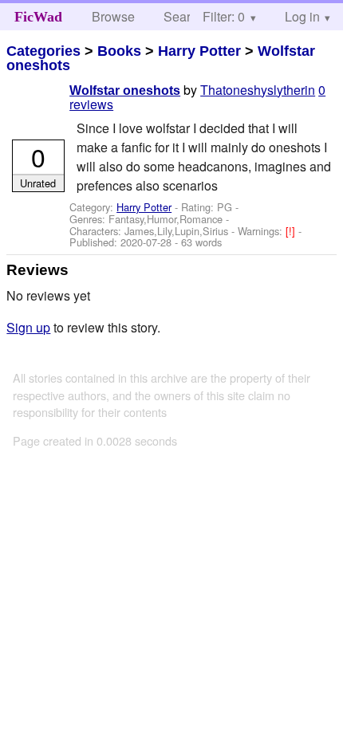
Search (184, 16)
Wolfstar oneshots (124, 90)
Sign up (28, 327)
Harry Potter (199, 51)
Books (119, 51)
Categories (43, 51)
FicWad (38, 17)
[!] (292, 230)
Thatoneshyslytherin (257, 90)
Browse (113, 16)
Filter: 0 (224, 16)
